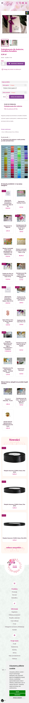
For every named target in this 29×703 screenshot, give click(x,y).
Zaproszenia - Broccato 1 (21, 369)
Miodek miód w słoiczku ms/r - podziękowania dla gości (8, 424)
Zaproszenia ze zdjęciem (8, 226)
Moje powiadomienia (14, 655)
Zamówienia (14, 647)
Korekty (14, 649)
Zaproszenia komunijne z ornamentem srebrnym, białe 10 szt (8, 203)
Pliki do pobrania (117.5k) (10, 109)
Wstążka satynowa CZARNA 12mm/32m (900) (14, 505)
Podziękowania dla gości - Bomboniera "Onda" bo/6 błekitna (21, 400)
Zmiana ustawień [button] (17, 697)
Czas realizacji (14, 621)
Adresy (14, 652)
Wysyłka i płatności (14, 618)
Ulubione (14, 658)
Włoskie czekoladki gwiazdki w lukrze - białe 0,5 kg (21, 250)
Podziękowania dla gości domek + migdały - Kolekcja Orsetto (8, 370)
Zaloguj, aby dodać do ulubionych (11, 69)
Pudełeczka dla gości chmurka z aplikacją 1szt (21, 298)
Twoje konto (14, 641)
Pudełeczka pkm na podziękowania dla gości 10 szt (8, 275)
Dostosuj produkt (15, 63)
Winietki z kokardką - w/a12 (8, 399)
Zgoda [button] (17, 691)
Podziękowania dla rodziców (13, 106)
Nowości (14, 595)
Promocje (14, 592)
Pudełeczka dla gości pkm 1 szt (21, 321)
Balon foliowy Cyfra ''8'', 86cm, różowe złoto (8, 321)
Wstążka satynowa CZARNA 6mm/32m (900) (14, 538)
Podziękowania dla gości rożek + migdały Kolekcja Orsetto (21, 275)
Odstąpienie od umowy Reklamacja (14, 626)
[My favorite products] (20, 3)
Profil (14, 644)
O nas (14, 624)
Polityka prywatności (14, 615)
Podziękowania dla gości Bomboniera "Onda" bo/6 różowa (21, 227)
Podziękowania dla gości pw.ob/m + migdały (21, 344)
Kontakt (14, 629)
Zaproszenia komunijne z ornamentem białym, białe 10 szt (8, 299)
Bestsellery (14, 598)
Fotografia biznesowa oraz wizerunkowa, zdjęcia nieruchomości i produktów (7, 345)
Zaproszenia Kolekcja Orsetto (21, 202)
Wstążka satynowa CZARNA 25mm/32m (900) (14, 471)
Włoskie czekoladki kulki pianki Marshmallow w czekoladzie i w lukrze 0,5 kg (8, 251)
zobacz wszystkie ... (14, 547)
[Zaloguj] (23, 3)
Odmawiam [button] (17, 694)
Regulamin (14, 612)
